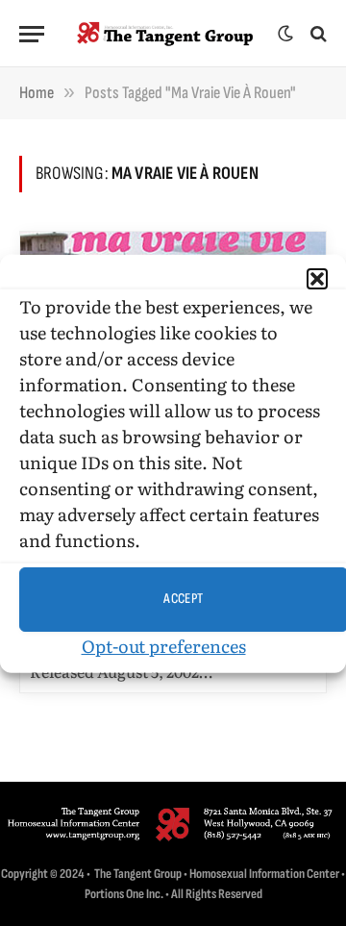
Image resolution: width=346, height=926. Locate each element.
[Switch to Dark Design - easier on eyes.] (285, 33)
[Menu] (31, 34)
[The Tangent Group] (166, 33)
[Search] (317, 34)
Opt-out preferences (164, 645)
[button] (317, 278)
